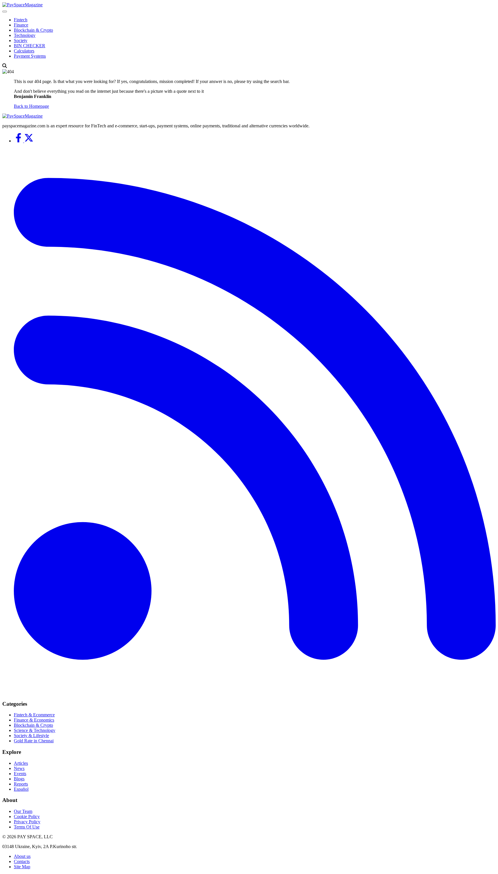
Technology (24, 35)
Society (20, 40)
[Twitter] (28, 140)
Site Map (22, 866)
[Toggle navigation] (4, 11)
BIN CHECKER (29, 45)
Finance (21, 24)
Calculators (24, 50)
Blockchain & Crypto (33, 30)
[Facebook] (19, 140)
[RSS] (255, 692)
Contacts (22, 861)
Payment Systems (30, 56)
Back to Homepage (31, 106)
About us (22, 856)
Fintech (20, 19)
